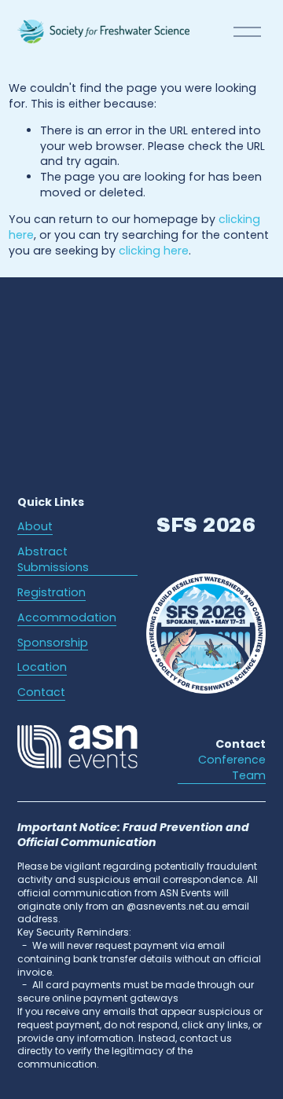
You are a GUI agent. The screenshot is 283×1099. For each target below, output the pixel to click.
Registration (51, 592)
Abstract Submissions (53, 559)
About (35, 526)
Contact (41, 692)
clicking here (154, 250)
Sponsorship (52, 643)
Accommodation (66, 617)
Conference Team (232, 768)
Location (42, 667)
